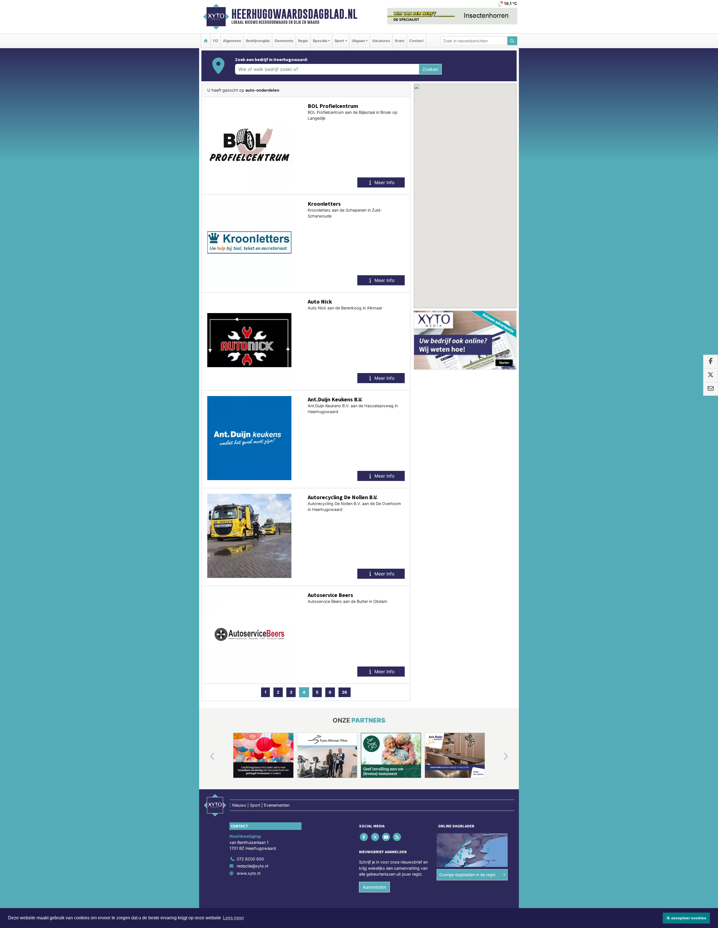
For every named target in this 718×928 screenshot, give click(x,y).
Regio (303, 41)
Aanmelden (374, 887)
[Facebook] (364, 836)
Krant (399, 41)
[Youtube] (386, 836)
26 (344, 692)
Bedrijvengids (258, 41)
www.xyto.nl (248, 873)
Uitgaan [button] (358, 41)
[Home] (205, 41)
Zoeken (430, 69)
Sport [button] (339, 41)
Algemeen (232, 41)
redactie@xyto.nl (252, 866)
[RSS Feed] (397, 836)
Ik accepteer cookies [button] (686, 918)
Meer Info (384, 182)
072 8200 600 (250, 859)
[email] (710, 389)
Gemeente (284, 41)
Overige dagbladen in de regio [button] (467, 874)
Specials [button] (320, 41)
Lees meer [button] (233, 917)
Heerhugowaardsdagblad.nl (294, 14)
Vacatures (381, 41)
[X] (375, 836)
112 (215, 41)
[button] (206, 756)
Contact (416, 41)
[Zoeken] (512, 40)
